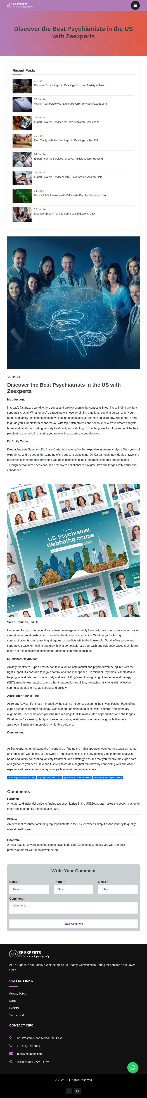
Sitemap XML (17, 1015)
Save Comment (73, 923)
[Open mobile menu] (135, 5)
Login (12, 1000)
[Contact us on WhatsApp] (132, 1067)
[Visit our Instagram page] (77, 1091)
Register (14, 1007)
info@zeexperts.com (29, 1053)
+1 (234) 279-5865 (28, 1046)
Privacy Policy (17, 993)
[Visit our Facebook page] (69, 1091)
